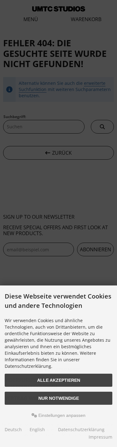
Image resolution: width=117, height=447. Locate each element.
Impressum (100, 437)
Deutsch (13, 429)
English (37, 429)
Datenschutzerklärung (81, 429)
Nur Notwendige (58, 398)
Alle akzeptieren (58, 380)
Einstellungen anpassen (61, 415)
